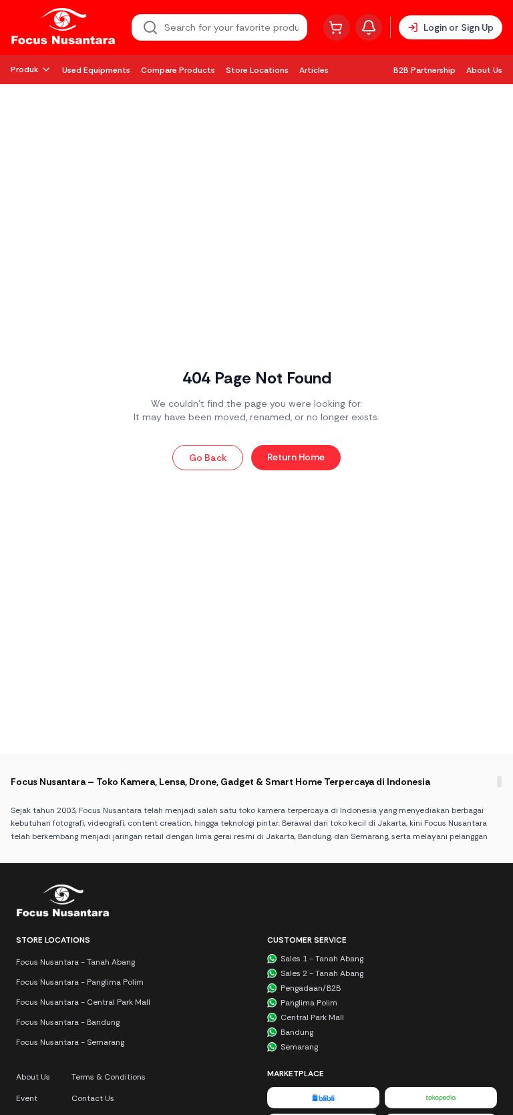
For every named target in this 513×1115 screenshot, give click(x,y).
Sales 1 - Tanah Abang (322, 958)
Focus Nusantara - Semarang (70, 1042)
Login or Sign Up (458, 27)
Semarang (299, 1047)
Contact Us (92, 1098)
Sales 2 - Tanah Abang (322, 973)
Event (26, 1098)
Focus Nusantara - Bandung (68, 1022)
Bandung (297, 1032)
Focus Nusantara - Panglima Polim (80, 982)
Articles (314, 70)
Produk (24, 69)
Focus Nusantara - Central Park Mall (83, 1002)
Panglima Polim (309, 1002)
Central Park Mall (312, 1017)
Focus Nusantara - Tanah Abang (75, 962)
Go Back (207, 458)
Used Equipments (96, 70)
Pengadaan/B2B (311, 988)
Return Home (296, 457)
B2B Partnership (424, 70)
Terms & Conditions (108, 1077)
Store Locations (257, 70)
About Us (484, 70)
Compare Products (178, 70)
